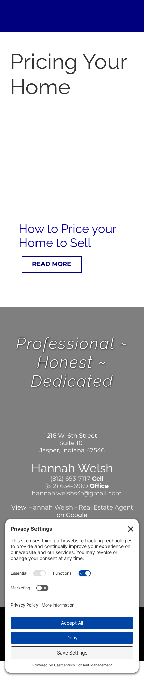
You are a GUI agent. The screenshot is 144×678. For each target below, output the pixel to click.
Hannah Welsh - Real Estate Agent (80, 507)
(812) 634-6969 (65, 486)
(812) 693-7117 (69, 478)
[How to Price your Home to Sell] (72, 117)
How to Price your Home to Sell (67, 236)
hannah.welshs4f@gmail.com (76, 493)
